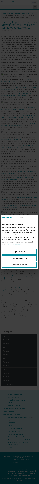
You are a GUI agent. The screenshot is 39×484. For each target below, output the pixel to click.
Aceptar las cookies (19, 252)
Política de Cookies (15, 244)
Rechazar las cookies (19, 265)
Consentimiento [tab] (8, 217)
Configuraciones (18, 258)
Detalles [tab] (21, 217)
